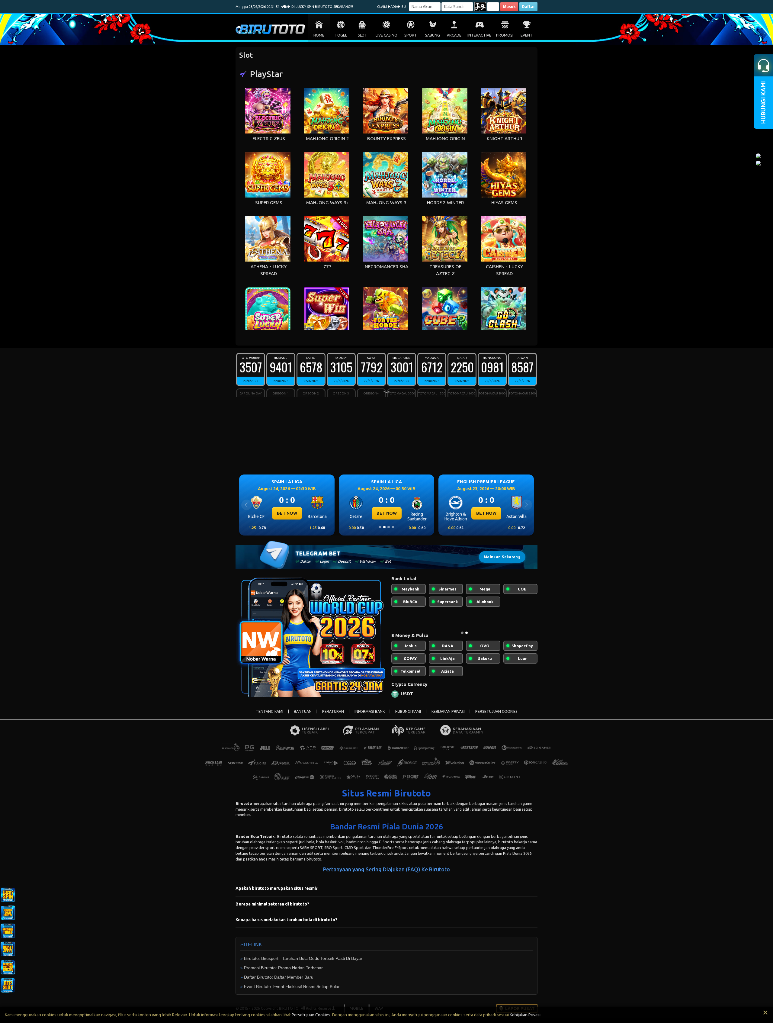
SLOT (362, 35)
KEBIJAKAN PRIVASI (448, 716)
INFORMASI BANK (369, 716)
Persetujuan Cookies (311, 1014)
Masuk (509, 6)
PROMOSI (504, 35)
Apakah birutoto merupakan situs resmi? (277, 893)
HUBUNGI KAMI (408, 716)
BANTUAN (303, 716)
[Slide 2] (384, 527)
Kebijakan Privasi (525, 1014)
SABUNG (432, 35)
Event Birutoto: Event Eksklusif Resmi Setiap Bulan (292, 991)
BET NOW (287, 513)
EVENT (527, 35)
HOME (318, 35)
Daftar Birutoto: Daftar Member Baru (278, 982)
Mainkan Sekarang (502, 557)
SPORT (410, 35)
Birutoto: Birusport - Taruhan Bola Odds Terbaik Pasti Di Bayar (303, 963)
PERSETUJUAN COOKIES (496, 716)
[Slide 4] (393, 527)
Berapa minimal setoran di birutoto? (272, 908)
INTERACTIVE (479, 35)
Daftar (528, 6)
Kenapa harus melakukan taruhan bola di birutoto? (286, 924)
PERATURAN (333, 716)
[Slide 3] (388, 527)
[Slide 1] (380, 527)
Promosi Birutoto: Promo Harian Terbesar (283, 972)
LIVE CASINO (386, 35)
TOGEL (341, 35)
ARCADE (454, 35)
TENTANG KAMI (269, 716)
